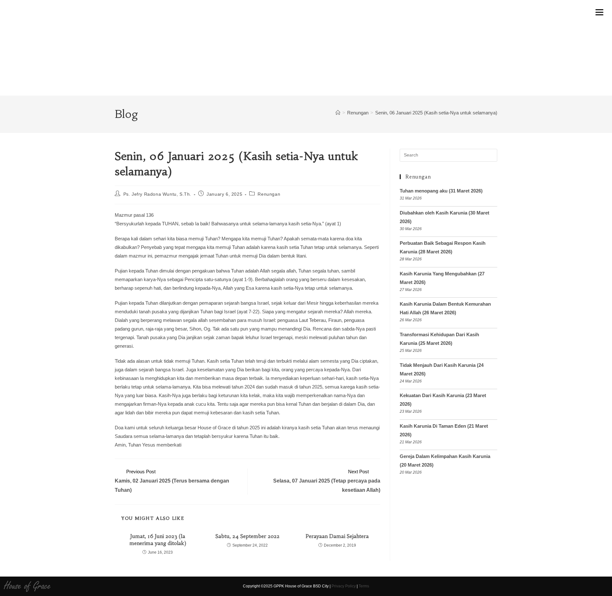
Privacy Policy (344, 586)
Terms (364, 586)
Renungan (269, 194)
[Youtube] (538, 586)
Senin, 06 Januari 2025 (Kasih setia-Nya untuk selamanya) (436, 112)
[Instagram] (526, 586)
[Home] (338, 112)
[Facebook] (515, 586)
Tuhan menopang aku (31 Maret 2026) (441, 190)
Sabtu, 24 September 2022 (247, 536)
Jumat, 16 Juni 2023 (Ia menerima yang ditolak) (157, 539)
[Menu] (599, 11)
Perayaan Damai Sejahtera (337, 536)
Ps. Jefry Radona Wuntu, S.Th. (157, 194)
